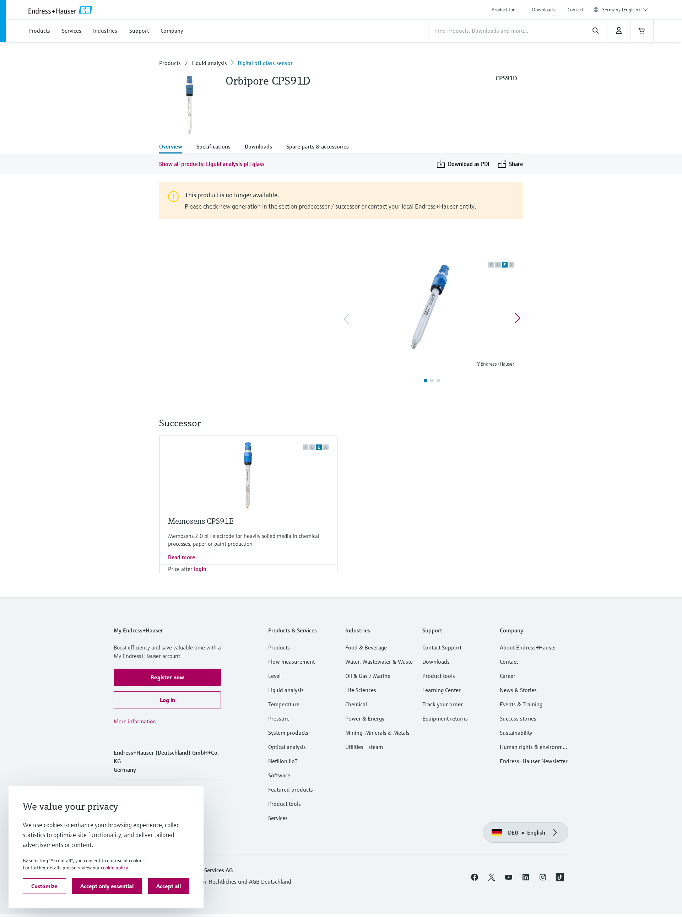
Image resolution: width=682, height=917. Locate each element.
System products (288, 732)
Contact (576, 9)
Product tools (505, 9)
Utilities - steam (364, 746)
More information (135, 721)
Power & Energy (364, 718)
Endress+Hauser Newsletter (534, 761)
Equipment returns (445, 718)
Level (274, 675)
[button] (167, 677)
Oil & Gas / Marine (367, 675)
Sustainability (516, 732)
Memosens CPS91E (201, 521)
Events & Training (521, 704)
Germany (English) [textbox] (620, 9)
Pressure (278, 718)
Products (170, 62)
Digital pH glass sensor (265, 62)
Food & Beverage (366, 647)
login (200, 568)
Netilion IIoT (283, 761)
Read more (181, 557)
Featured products (290, 789)
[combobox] (625, 9)
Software (279, 775)
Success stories (518, 718)
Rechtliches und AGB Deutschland (250, 881)
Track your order (442, 704)
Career (507, 675)
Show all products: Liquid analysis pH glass (212, 163)
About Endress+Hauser (528, 647)
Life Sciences (360, 690)
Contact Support (441, 647)
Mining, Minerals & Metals (377, 732)
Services (278, 817)
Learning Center (441, 690)
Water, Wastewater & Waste (379, 661)
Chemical (356, 704)
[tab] (174, 147)
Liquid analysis (209, 62)
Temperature (283, 704)
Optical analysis (287, 746)
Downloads (543, 9)
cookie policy (114, 867)
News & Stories (518, 690)
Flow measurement (291, 661)
